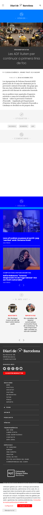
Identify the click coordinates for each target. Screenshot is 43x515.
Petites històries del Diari (17, 459)
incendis (12, 126)
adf (33, 126)
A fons (7, 407)
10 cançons (11, 447)
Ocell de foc (12, 457)
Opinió (7, 412)
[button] (3, 5)
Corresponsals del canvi (17, 462)
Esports (9, 402)
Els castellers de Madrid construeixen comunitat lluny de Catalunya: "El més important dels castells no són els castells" (30, 324)
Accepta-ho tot (25, 506)
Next (23, 284)
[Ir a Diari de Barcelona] (21, 350)
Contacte (10, 437)
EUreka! (9, 449)
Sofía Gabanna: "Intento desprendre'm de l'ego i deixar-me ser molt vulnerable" (20, 278)
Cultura (9, 392)
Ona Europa (11, 452)
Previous (19, 284)
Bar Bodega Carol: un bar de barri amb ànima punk (13, 321)
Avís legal (10, 439)
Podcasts (8, 417)
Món (8, 385)
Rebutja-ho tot (9, 510)
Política (10, 387)
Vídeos (7, 422)
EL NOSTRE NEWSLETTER (14, 373)
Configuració (9, 506)
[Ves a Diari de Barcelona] (20, 5)
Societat (10, 390)
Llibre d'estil (11, 432)
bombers (23, 126)
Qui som (9, 430)
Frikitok (9, 454)
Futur (8, 397)
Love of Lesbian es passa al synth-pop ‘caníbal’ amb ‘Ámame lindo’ (21, 239)
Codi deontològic (14, 435)
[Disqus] (21, 169)
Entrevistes (11, 395)
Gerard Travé (25, 72)
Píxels (8, 399)
